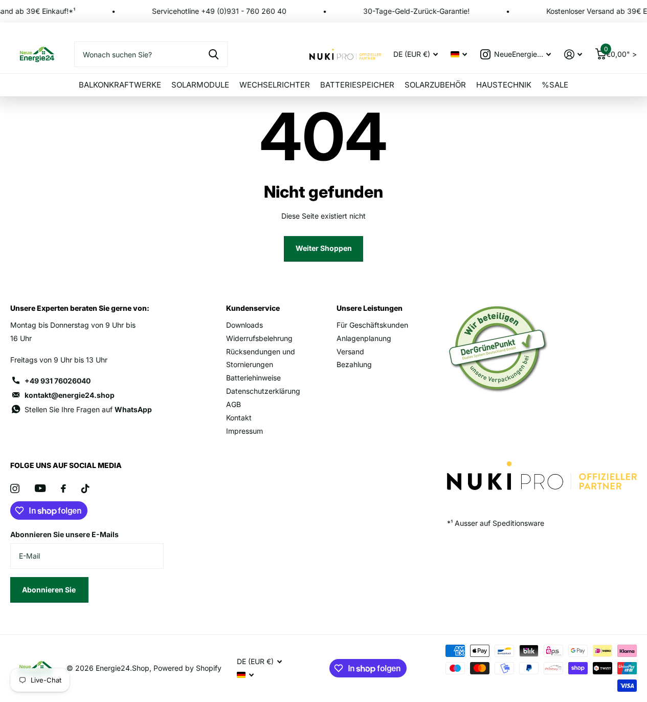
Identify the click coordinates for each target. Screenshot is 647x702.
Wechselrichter (274, 85)
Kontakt (239, 417)
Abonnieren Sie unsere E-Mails (64, 534)
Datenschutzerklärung (263, 391)
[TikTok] (85, 488)
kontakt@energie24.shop (70, 395)
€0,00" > (620, 52)
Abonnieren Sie (49, 589)
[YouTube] (40, 488)
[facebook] (63, 488)
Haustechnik (503, 85)
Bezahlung (354, 364)
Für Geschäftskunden (372, 325)
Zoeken (213, 54)
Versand (350, 351)
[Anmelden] (573, 54)
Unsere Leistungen (370, 308)
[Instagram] (14, 488)
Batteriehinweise (253, 377)
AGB (233, 404)
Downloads (244, 325)
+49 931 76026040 (58, 380)
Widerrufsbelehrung (259, 338)
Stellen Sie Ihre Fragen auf (88, 409)
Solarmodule (200, 85)
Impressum (244, 431)
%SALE (555, 85)
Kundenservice (253, 308)
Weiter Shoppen (324, 248)
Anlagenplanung (364, 338)
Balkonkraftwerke (120, 85)
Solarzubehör (435, 85)
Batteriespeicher (357, 85)
